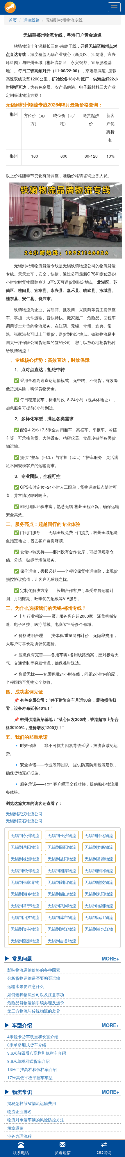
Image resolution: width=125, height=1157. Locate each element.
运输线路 (31, 20)
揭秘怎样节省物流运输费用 (31, 1103)
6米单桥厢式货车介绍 (26, 1045)
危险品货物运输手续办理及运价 (35, 1003)
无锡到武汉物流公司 (24, 814)
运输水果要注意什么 (25, 986)
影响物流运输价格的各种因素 (33, 970)
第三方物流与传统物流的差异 (33, 1011)
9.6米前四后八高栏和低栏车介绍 (36, 1053)
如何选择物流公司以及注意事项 (35, 994)
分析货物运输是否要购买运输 (33, 978)
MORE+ (110, 958)
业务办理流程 (19, 1136)
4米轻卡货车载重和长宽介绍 (32, 1036)
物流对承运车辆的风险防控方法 (35, 1119)
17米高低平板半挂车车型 (30, 1077)
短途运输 (15, 1128)
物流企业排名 (19, 1111)
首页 (13, 20)
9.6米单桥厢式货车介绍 (28, 1061)
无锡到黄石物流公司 (24, 821)
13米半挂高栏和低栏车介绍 (32, 1069)
